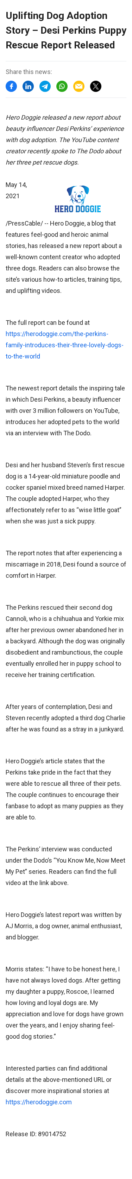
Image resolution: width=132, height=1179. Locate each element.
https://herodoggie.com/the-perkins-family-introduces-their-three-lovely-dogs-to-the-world (65, 345)
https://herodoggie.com (39, 1102)
